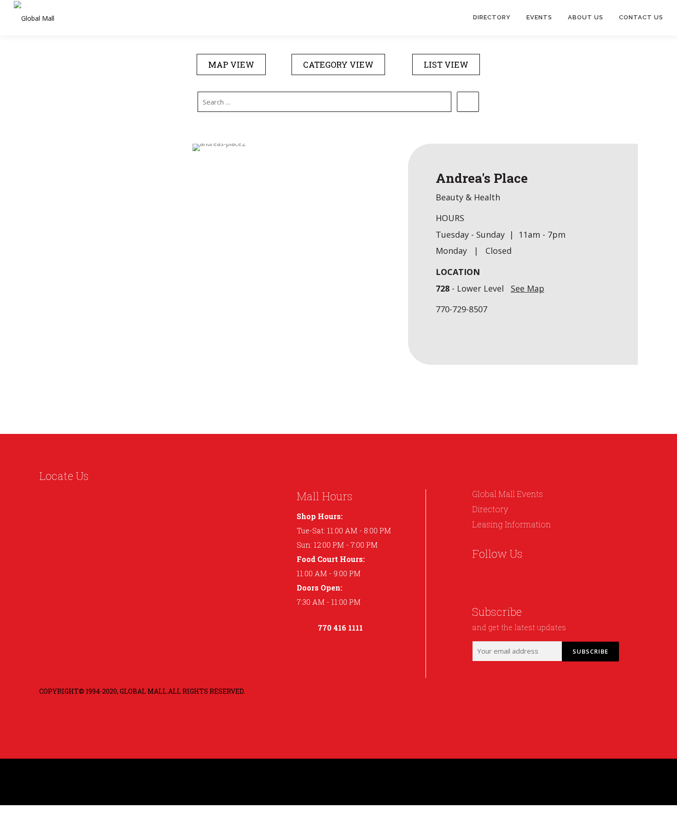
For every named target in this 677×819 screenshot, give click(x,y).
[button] (231, 64)
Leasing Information (511, 524)
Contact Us (641, 17)
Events (539, 17)
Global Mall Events (507, 493)
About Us (585, 17)
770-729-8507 (461, 309)
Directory (492, 17)
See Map (527, 288)
